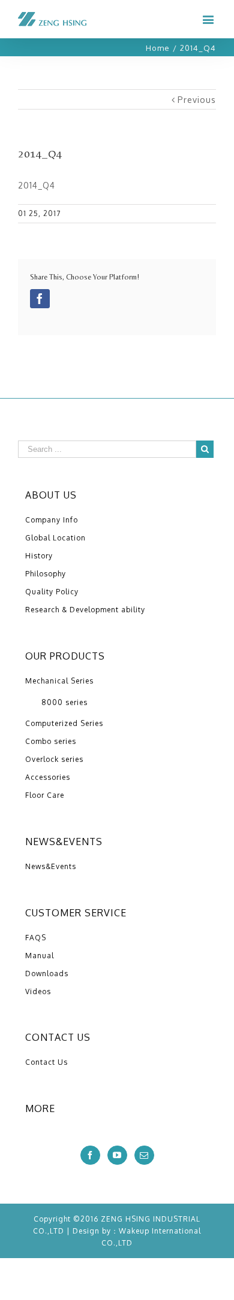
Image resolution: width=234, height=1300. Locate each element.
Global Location (55, 537)
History (39, 555)
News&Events (50, 866)
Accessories (47, 777)
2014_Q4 (36, 185)
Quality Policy (52, 591)
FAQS (35, 937)
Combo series (50, 741)
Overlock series (54, 759)
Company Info (51, 519)
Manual (39, 955)
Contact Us (46, 1062)
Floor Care (44, 795)
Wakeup (134, 1230)
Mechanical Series (59, 680)
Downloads (46, 973)
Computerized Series (64, 723)
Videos (38, 991)
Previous (197, 100)
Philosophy (45, 573)
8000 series (64, 702)
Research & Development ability (85, 609)
